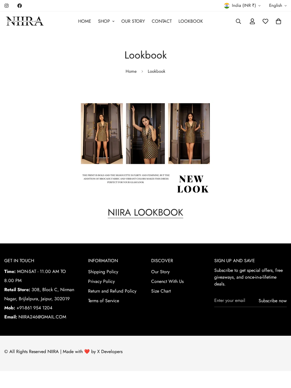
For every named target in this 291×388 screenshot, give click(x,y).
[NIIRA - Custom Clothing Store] (24, 21)
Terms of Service (103, 300)
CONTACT (162, 21)
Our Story (160, 271)
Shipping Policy (103, 271)
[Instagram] (6, 5)
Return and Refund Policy (112, 291)
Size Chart (161, 291)
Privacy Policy (101, 281)
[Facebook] (19, 5)
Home (131, 71)
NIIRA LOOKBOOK (145, 212)
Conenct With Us (167, 281)
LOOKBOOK (190, 21)
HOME (84, 21)
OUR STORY (133, 21)
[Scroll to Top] (279, 357)
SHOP (104, 21)
